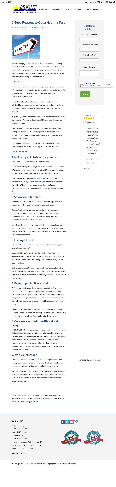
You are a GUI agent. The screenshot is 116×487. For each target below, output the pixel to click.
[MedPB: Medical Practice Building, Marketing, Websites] (36, 463)
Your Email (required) (89, 45)
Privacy (15, 463)
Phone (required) (89, 55)
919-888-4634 (106, 2)
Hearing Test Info (38, 27)
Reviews (88, 9)
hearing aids (39, 309)
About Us (78, 9)
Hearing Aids (56, 9)
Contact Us (96, 9)
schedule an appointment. (29, 402)
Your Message (89, 67)
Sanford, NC (6, 2)
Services (67, 9)
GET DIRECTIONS (19, 453)
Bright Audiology (18, 27)
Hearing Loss (43, 9)
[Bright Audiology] (24, 12)
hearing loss (41, 178)
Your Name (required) (89, 34)
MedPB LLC (94, 359)
